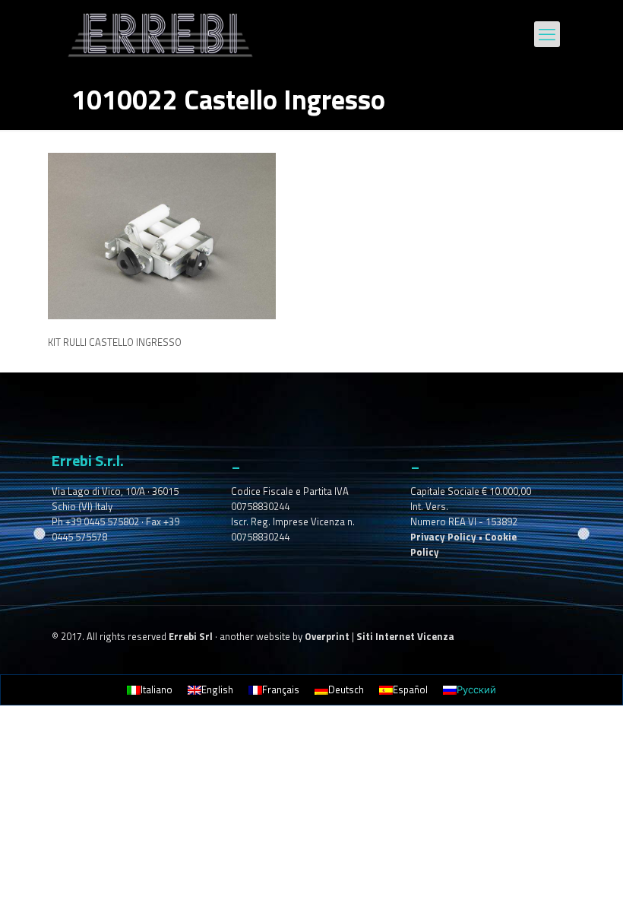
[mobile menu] (547, 34)
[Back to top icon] (550, 866)
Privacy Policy (443, 536)
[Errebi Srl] (161, 34)
